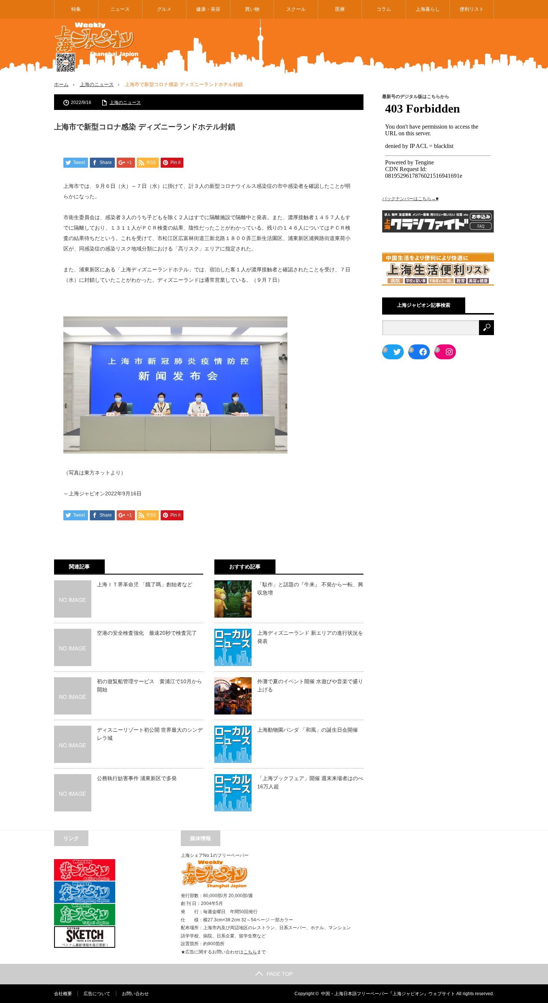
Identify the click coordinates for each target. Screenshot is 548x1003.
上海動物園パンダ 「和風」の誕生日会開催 (307, 730)
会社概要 (63, 993)
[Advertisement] (358, 46)
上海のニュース (97, 84)
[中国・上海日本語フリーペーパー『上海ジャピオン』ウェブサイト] (97, 47)
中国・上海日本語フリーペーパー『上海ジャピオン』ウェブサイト (388, 993)
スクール (296, 9)
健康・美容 (208, 9)
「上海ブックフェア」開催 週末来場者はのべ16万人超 (310, 782)
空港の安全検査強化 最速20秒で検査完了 (147, 633)
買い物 (252, 9)
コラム (384, 9)
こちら (250, 952)
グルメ (164, 9)
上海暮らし (428, 9)
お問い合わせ (135, 993)
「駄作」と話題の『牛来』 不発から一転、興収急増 (310, 588)
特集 (76, 9)
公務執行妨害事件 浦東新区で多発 (137, 778)
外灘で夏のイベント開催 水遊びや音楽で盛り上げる (310, 685)
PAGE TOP (280, 974)
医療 (340, 9)
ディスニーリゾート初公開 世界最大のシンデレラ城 (150, 734)
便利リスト (472, 9)
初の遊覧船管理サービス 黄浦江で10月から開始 (149, 685)
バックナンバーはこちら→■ (410, 198)
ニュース (120, 9)
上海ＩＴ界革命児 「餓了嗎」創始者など (144, 584)
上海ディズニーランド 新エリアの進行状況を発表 (310, 637)
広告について (97, 993)
